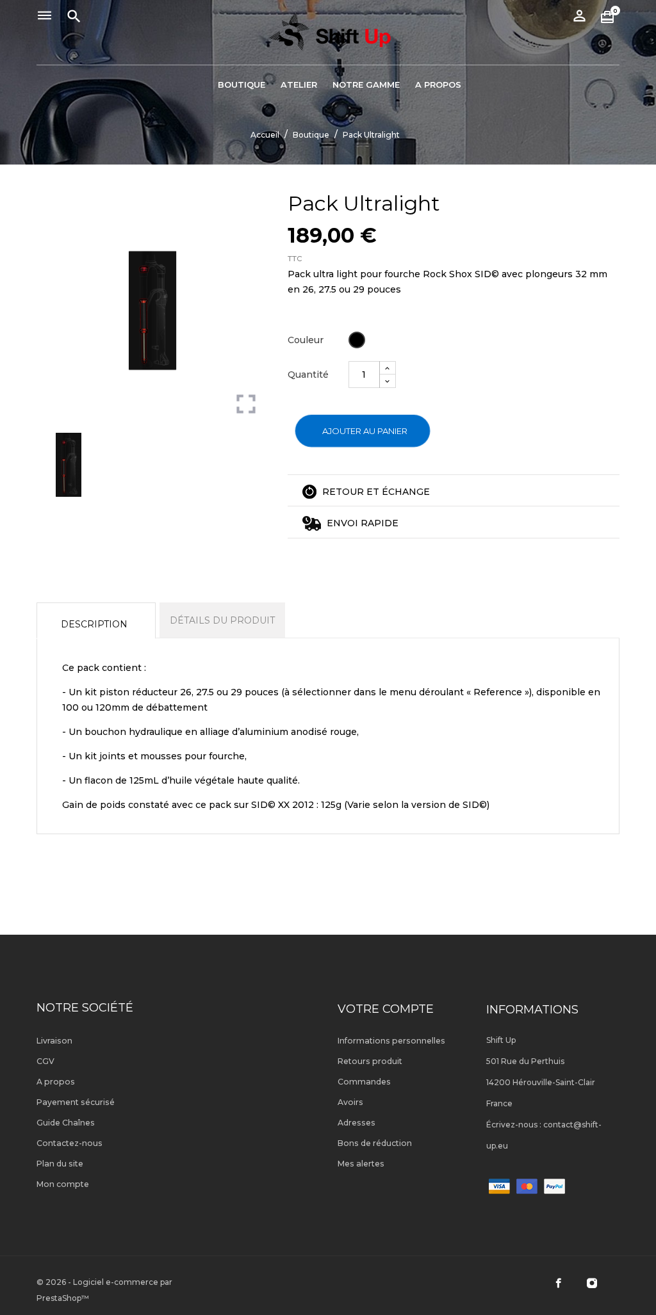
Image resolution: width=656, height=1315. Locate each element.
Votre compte (386, 1009)
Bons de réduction (375, 1143)
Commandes (364, 1081)
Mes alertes (361, 1163)
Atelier (299, 84)
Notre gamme (366, 84)
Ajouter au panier (364, 431)
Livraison (54, 1040)
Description (94, 624)
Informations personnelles (391, 1040)
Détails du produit (222, 620)
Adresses (356, 1122)
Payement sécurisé (76, 1102)
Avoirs (350, 1102)
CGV (45, 1061)
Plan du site (60, 1163)
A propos (438, 84)
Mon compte (63, 1184)
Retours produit (370, 1061)
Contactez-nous (69, 1143)
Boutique (241, 84)
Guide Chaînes (66, 1122)
